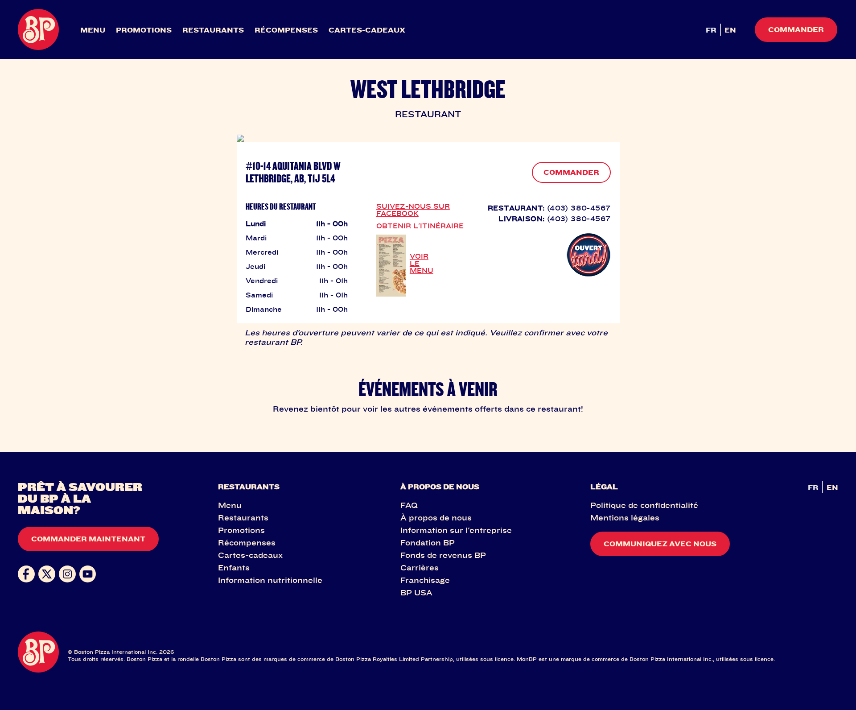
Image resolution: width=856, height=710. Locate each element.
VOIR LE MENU (421, 263)
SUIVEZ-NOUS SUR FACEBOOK (413, 209)
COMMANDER (571, 172)
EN (730, 30)
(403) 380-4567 (579, 208)
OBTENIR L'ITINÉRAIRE (420, 225)
